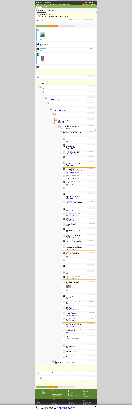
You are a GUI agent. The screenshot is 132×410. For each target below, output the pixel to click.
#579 (66, 184)
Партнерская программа (86, 404)
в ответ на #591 (78, 252)
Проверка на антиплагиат (72, 0)
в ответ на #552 (78, 151)
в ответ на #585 (78, 218)
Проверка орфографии (92, 0)
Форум (68, 4)
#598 (66, 298)
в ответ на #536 (76, 131)
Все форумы (38, 6)
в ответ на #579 (78, 187)
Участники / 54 (62, 26)
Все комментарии (70, 26)
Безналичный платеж (73, 395)
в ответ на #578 (78, 181)
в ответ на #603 (79, 329)
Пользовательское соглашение (87, 401)
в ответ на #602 (78, 323)
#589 (66, 237)
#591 (66, 249)
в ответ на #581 (78, 201)
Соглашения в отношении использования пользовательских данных (65, 407)
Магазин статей (51, 4)
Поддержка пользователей (87, 403)
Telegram (86, 391)
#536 (61, 128)
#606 (66, 347)
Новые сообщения (45, 6)
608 (42, 20)
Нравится (85, 19)
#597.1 (67, 283)
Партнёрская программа (62, 4)
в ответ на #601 (79, 318)
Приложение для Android (89, 396)
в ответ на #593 (78, 265)
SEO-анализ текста (79, 0)
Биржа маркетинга (59, 0)
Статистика (39, 404)
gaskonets (48, 53)
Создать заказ (85, 4)
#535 (59, 122)
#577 (66, 172)
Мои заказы (39, 401)
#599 (66, 303)
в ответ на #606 (78, 350)
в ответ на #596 (78, 281)
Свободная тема (43, 12)
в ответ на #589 (78, 240)
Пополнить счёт (39, 403)
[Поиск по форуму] (95, 11)
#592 (66, 256)
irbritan (48, 48)
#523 (43, 88)
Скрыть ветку (54, 88)
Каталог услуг (65, 0)
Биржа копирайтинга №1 (48, 2)
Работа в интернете (40, 4)
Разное (38, 12)
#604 (66, 332)
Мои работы (54, 401)
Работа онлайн (54, 400)
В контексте (43, 39)
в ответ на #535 (73, 125)
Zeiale (66, 144)
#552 (66, 148)
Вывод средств (54, 404)
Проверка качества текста (56, 396)
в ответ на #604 (78, 335)
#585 (66, 215)
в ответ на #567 (78, 156)
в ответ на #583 (78, 213)
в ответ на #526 (63, 102)
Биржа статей (54, 390)
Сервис (56, 4)
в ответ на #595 (78, 276)
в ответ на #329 (52, 82)
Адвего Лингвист (85, 0)
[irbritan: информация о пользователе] (38, 49)
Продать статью (54, 402)
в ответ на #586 (78, 223)
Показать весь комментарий (70, 340)
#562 (40, 39)
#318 (40, 45)
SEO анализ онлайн (55, 395)
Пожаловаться (70, 19)
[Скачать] (44, 38)
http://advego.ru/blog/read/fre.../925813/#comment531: (66, 120)
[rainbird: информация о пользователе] (38, 43)
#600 (66, 309)
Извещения (39, 402)
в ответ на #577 (78, 175)
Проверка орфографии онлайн (57, 394)
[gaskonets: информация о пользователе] (38, 54)
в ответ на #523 (57, 91)
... (47, 30)
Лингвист (70, 404)
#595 (66, 273)
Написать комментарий (41, 26)
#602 (66, 320)
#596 (66, 278)
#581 (66, 198)
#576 (66, 165)
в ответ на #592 (78, 259)
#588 (66, 231)
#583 (66, 210)
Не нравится (90, 19)
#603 (66, 326)
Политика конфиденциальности (87, 402)
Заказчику (45, 4)
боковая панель (96, 12)
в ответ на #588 (78, 234)
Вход (94, 2)
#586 (66, 220)
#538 (66, 141)
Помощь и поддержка (91, 4)
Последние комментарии (52, 26)
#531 (56, 363)
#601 (66, 315)
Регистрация (90, 2)
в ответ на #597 (79, 306)
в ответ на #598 (78, 301)
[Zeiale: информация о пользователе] (64, 145)
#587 (66, 225)
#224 (40, 50)
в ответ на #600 (78, 312)
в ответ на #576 (78, 168)
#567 (66, 153)
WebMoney (71, 392)
